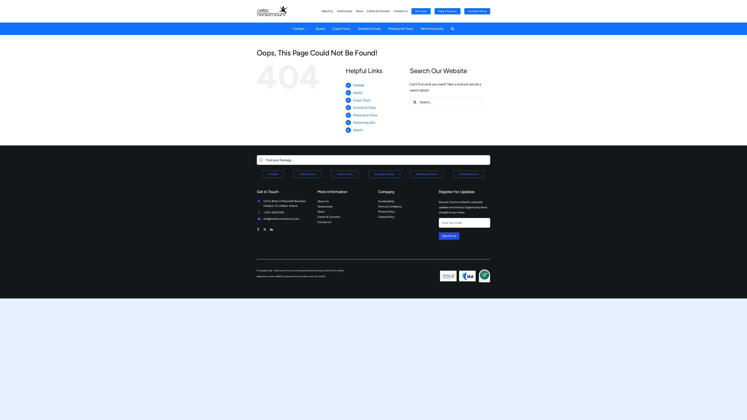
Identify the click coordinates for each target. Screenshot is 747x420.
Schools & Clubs (364, 107)
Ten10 (327, 270)
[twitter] (264, 229)
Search (358, 130)
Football (358, 85)
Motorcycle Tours (365, 115)
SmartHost (311, 270)
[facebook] (258, 229)
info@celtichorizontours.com (281, 218)
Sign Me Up (449, 236)
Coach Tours (361, 100)
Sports (357, 92)
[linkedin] (271, 229)
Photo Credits (338, 270)
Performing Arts (364, 122)
